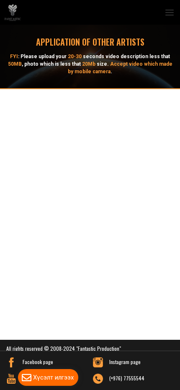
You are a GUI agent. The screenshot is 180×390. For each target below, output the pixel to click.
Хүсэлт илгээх (53, 377)
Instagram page (125, 361)
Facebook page (38, 361)
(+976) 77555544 (126, 378)
